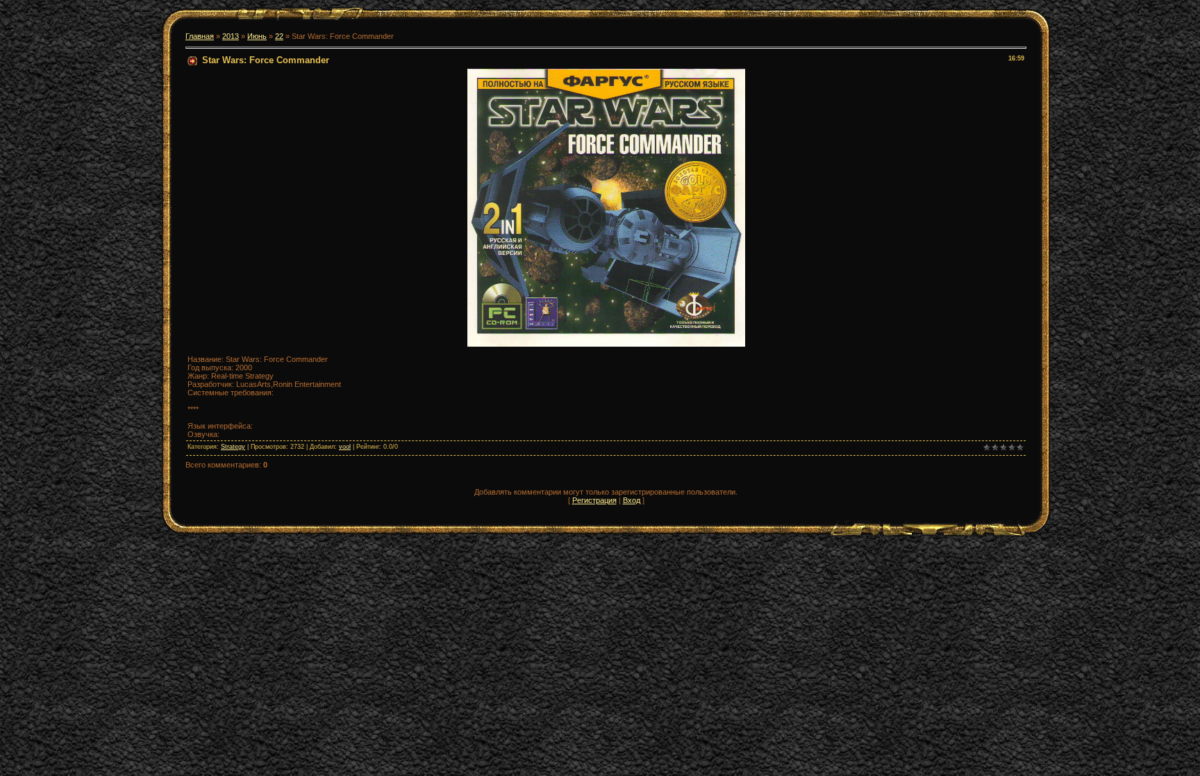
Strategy (233, 446)
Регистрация (594, 500)
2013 (230, 36)
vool (345, 446)
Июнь (257, 36)
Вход (631, 500)
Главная (199, 36)
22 (279, 36)
